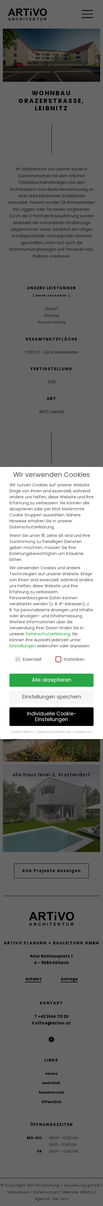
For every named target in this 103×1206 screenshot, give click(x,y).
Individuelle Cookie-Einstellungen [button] (51, 716)
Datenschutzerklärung (48, 634)
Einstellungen (22, 646)
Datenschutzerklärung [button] (54, 732)
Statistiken (74, 659)
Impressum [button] (83, 732)
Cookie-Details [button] (22, 732)
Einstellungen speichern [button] (51, 696)
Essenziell (32, 659)
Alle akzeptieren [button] (51, 679)
